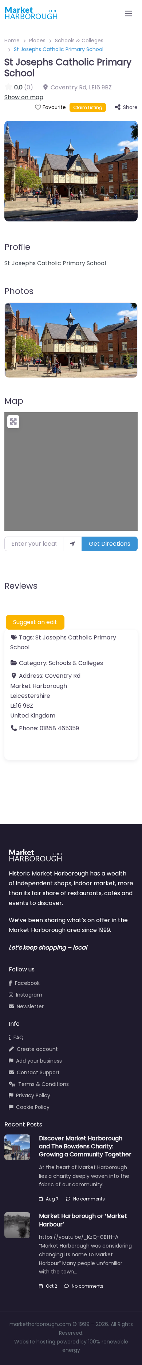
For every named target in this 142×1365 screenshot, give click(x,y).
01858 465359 (59, 728)
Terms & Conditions (43, 1084)
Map (13, 401)
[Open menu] (128, 13)
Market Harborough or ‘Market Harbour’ (83, 1220)
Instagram (29, 994)
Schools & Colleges (79, 40)
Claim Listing (87, 107)
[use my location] (72, 544)
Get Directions (109, 544)
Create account (37, 1049)
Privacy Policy (33, 1095)
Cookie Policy (33, 1107)
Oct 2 (51, 1286)
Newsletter (30, 1006)
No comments (89, 1199)
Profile (17, 247)
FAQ (18, 1037)
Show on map (23, 97)
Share (130, 107)
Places (37, 40)
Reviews (21, 586)
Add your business (39, 1060)
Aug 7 (52, 1199)
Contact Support (38, 1072)
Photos (18, 291)
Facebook (27, 983)
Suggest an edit (35, 622)
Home (12, 40)
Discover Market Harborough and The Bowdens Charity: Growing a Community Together (85, 1146)
